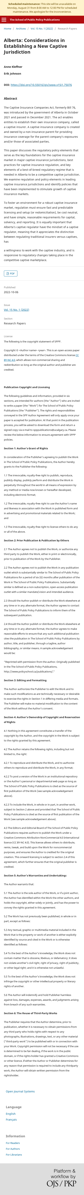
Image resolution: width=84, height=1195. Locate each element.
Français (11, 1119)
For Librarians (14, 1154)
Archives (21, 28)
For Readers (13, 1143)
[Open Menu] (4, 20)
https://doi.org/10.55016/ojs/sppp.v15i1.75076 (41, 85)
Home (7, 28)
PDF (12, 273)
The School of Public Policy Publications (35, 19)
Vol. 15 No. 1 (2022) (42, 28)
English (11, 1114)
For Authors (13, 1149)
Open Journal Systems (20, 1091)
